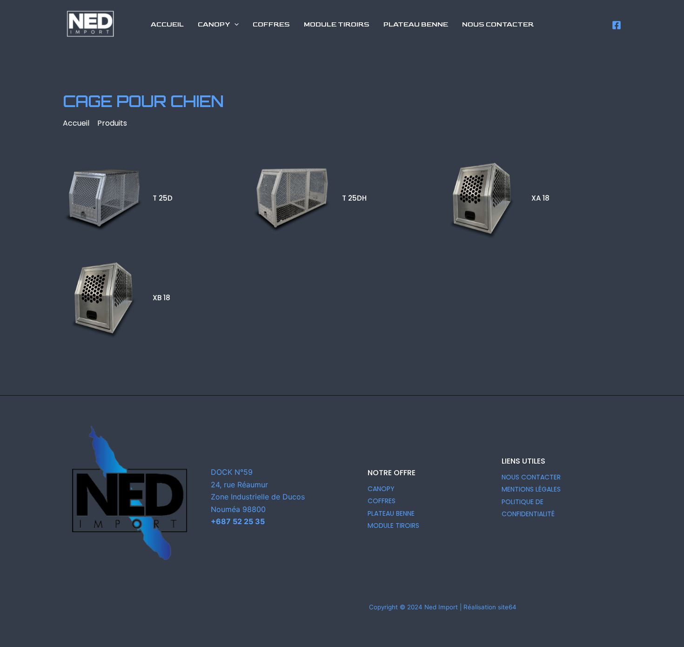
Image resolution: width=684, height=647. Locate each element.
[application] (234, 24)
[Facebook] (616, 25)
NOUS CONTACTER (531, 477)
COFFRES (382, 500)
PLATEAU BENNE (391, 513)
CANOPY (381, 488)
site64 (507, 607)
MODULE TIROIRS (393, 525)
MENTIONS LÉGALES (531, 489)
